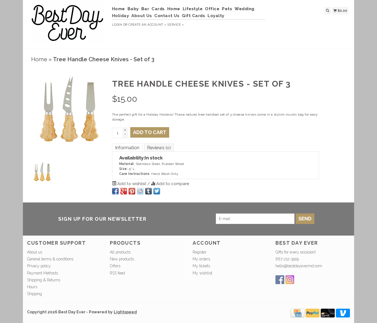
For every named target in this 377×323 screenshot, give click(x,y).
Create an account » (147, 24)
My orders (201, 259)
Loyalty (216, 15)
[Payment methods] (297, 313)
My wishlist (202, 273)
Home (118, 8)
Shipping (34, 294)
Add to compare (172, 183)
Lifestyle (193, 8)
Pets (227, 8)
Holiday (120, 15)
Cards (158, 8)
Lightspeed (125, 312)
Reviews (159, 147)
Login (117, 24)
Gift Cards (193, 15)
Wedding (244, 8)
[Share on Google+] (123, 191)
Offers (115, 266)
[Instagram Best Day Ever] (289, 279)
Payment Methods (42, 273)
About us (34, 252)
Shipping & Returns (43, 280)
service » (175, 24)
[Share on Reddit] (140, 191)
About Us (141, 15)
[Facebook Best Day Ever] (279, 279)
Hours (32, 287)
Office (212, 8)
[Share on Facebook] (115, 191)
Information (127, 147)
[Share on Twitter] (156, 191)
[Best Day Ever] (67, 23)
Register (199, 252)
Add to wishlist (131, 183)
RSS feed (117, 273)
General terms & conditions (50, 259)
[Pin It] (132, 191)
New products (122, 259)
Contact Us (166, 15)
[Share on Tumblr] (148, 191)
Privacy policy (39, 266)
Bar (145, 8)
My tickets (201, 266)
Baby (133, 8)
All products (120, 252)
